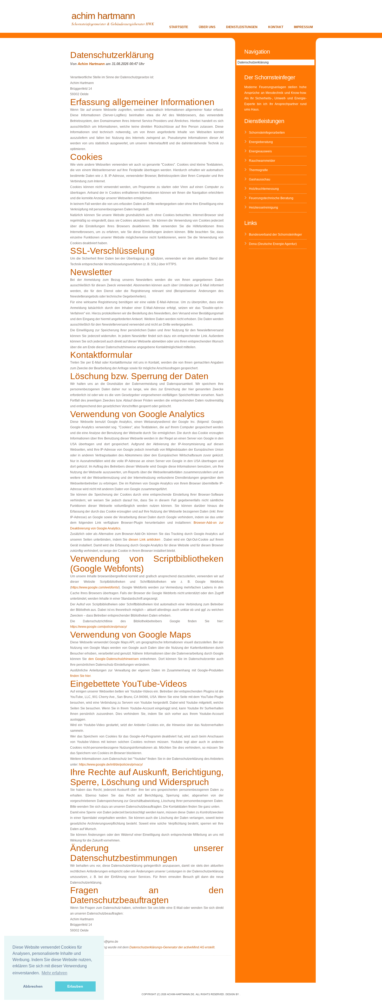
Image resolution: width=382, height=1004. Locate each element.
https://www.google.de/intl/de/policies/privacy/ (111, 764)
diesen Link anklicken (144, 539)
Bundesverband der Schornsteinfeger (275, 234)
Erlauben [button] (75, 986)
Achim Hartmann (103, 15)
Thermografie (258, 170)
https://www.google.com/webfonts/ (95, 587)
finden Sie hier (80, 676)
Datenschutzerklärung (253, 62)
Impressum (303, 27)
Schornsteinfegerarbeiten (267, 132)
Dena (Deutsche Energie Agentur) (273, 244)
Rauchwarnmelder (262, 161)
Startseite (178, 27)
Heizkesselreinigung (263, 207)
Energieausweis (260, 151)
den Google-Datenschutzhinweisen (113, 659)
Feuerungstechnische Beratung (271, 198)
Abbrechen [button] (33, 986)
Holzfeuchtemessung (264, 189)
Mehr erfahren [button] (54, 973)
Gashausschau (259, 179)
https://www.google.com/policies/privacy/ (98, 627)
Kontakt (275, 27)
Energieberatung (261, 142)
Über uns (207, 27)
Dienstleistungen (242, 27)
